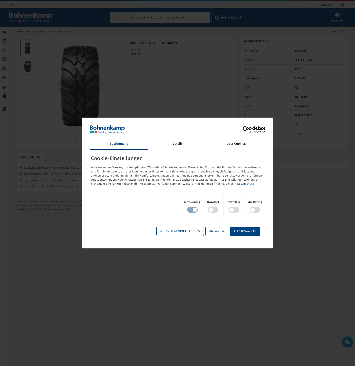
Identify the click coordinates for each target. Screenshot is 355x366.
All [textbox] (114, 18)
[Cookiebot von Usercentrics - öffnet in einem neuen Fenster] (249, 129)
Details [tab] (178, 143)
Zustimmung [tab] (119, 143)
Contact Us (325, 5)
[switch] (213, 210)
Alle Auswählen (245, 231)
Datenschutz (245, 184)
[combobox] (123, 17)
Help (12, 5)
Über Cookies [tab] (236, 143)
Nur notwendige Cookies (180, 231)
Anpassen (216, 231)
